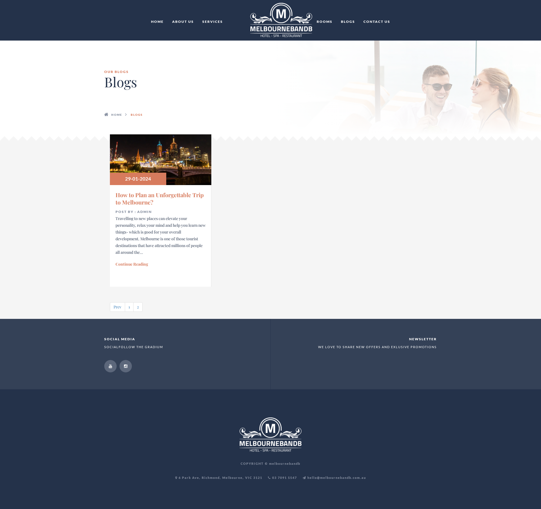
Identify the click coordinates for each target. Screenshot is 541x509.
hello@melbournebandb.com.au (336, 477)
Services (212, 21)
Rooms (324, 21)
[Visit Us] (110, 366)
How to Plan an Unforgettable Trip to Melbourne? (160, 198)
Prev (117, 307)
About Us (183, 21)
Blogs (348, 21)
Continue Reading (132, 264)
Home (157, 21)
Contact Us (376, 21)
